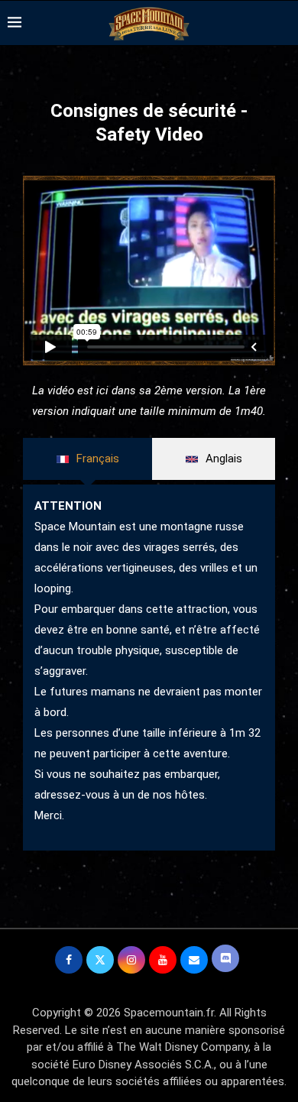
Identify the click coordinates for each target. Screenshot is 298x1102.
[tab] (87, 459)
